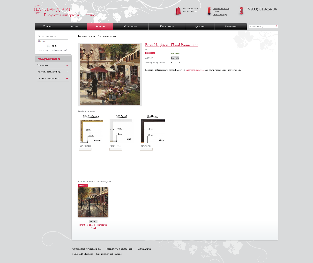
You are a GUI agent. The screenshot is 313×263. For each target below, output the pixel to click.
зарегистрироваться (195, 70)
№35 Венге (152, 116)
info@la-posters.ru (221, 9)
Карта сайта (144, 249)
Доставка (200, 26)
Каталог (100, 26)
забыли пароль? (59, 50)
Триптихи (43, 65)
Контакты (231, 26)
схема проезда (220, 14)
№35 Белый (121, 116)
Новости (73, 26)
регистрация (44, 50)
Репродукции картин (48, 59)
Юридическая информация (109, 254)
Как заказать (167, 26)
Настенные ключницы (49, 71)
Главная (47, 26)
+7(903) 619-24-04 (261, 9)
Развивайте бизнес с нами (119, 249)
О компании (130, 26)
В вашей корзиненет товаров (190, 10)
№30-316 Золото (91, 116)
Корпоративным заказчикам (87, 249)
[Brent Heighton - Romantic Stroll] (93, 216)
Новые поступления (48, 78)
